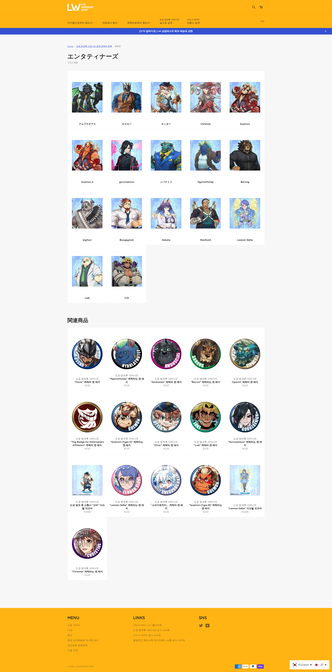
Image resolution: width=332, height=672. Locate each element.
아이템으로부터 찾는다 (80, 22)
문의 (69, 635)
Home (70, 46)
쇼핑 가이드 (73, 625)
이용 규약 (72, 650)
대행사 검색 (193, 21)
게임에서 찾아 (110, 22)
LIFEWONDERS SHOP (84, 666)
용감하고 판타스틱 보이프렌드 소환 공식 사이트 (159, 640)
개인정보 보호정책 (77, 645)
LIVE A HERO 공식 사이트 (147, 635)
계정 (262, 21)
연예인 (118, 46)
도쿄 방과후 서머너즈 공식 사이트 (151, 630)
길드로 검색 (169, 21)
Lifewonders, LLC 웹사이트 (147, 625)
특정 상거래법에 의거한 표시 (83, 640)
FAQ (69, 630)
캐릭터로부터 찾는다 (138, 22)
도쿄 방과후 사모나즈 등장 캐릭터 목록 (94, 46)
